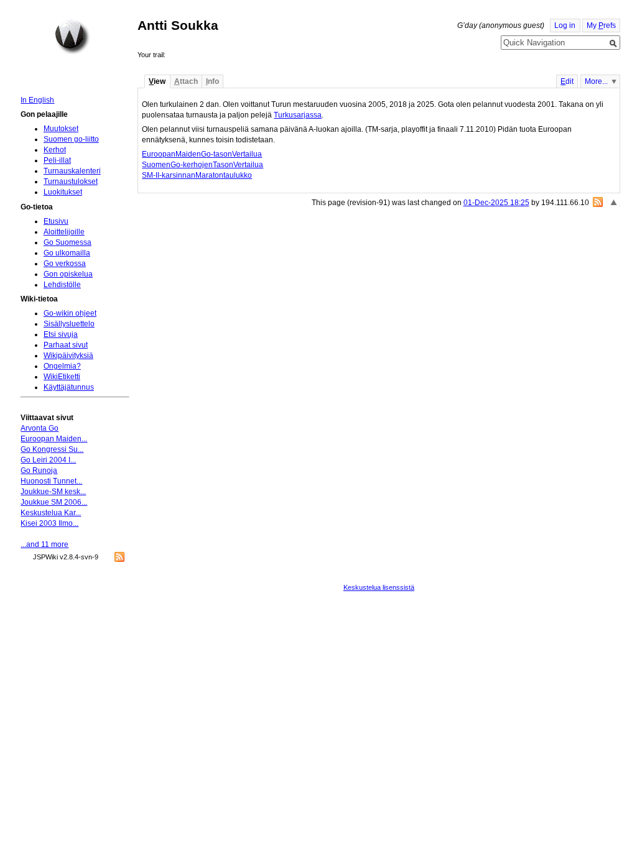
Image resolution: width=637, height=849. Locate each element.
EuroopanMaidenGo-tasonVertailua (202, 154)
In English (37, 100)
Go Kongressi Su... (52, 449)
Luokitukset (63, 192)
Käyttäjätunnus (69, 387)
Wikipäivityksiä (68, 355)
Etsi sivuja (61, 334)
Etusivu (56, 221)
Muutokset (61, 128)
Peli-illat (57, 160)
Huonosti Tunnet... (51, 481)
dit (567, 81)
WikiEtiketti (62, 376)
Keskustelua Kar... (51, 512)
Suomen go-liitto (71, 139)
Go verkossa (65, 263)
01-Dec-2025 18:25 (496, 202)
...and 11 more (44, 544)
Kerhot (55, 149)
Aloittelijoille (64, 231)
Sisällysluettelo (69, 323)
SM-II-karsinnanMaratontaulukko (197, 175)
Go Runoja (39, 470)
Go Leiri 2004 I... (48, 460)
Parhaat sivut (66, 345)
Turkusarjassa (298, 115)
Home (72, 37)
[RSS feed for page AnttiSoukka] (598, 202)
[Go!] (613, 43)
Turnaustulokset (71, 181)
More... (596, 81)
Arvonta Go (39, 428)
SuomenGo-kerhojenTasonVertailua (202, 164)
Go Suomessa (67, 242)
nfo (212, 81)
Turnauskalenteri (72, 171)
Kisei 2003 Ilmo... (49, 523)
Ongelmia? (62, 366)
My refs (601, 25)
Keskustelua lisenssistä (378, 587)
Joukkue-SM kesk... (53, 491)
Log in (564, 25)
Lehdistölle (62, 284)
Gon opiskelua (68, 274)
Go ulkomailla (67, 253)
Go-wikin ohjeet (70, 313)
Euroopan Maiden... (54, 438)
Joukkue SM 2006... (54, 502)
